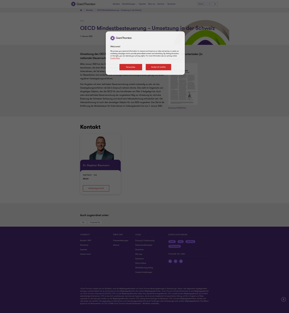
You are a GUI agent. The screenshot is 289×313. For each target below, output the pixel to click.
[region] (145, 53)
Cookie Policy (115, 58)
